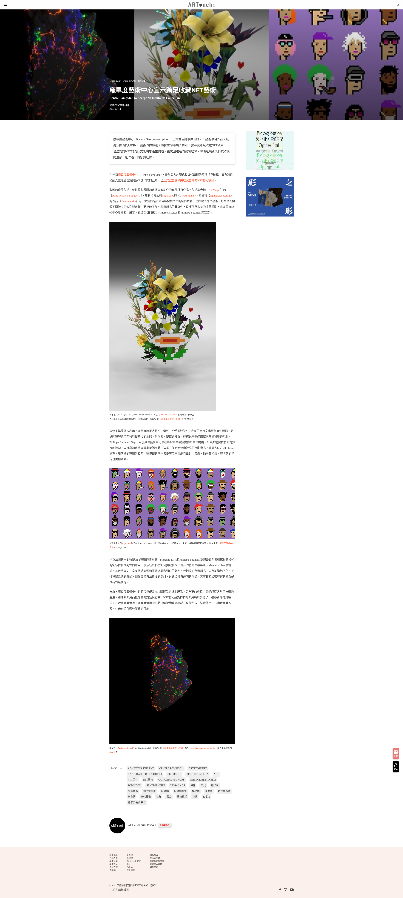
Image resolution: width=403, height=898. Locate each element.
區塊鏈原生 (180, 791)
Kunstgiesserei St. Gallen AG (203, 748)
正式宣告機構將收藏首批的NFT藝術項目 (188, 180)
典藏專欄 (113, 858)
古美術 (130, 855)
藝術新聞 (141, 81)
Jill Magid (214, 189)
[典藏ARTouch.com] (201, 5)
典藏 (203, 785)
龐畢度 (206, 796)
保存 (192, 785)
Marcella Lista (197, 774)
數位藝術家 (224, 791)
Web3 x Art (115, 81)
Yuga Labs (168, 195)
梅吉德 (131, 796)
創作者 (215, 785)
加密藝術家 (149, 791)
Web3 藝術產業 (129, 81)
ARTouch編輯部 (119, 105)
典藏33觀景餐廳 (157, 861)
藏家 (169, 796)
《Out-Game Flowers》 (168, 414)
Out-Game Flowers (171, 779)
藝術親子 (131, 858)
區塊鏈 (165, 791)
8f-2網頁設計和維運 (119, 889)
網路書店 (154, 855)
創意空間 (154, 867)
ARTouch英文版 (134, 861)
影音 (129, 864)
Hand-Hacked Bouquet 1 (126, 195)
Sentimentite (129, 201)
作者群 (112, 870)
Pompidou (134, 785)
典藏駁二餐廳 (156, 864)
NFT (216, 774)
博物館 (196, 791)
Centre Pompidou (171, 768)
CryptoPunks (187, 195)
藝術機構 (182, 796)
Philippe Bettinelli (203, 779)
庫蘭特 (209, 791)
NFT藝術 (148, 779)
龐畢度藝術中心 (128, 174)
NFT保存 (133, 779)
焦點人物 (113, 867)
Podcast (130, 867)
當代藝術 (146, 796)
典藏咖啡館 (155, 858)
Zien (111, 752)
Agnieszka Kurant (220, 195)
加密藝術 (133, 791)
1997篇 (150, 825)
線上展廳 (131, 870)
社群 (158, 796)
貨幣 (194, 796)
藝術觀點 (113, 855)
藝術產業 (113, 864)
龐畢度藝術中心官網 (170, 419)
